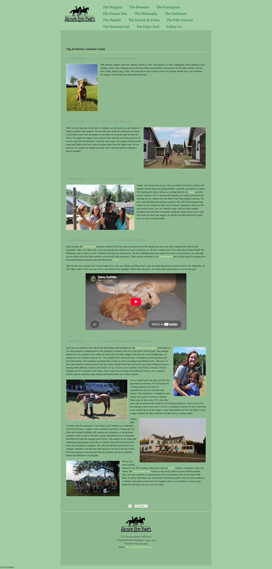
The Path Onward (180, 20)
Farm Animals (109, 240)
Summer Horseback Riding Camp (120, 58)
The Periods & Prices (143, 20)
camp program (165, 256)
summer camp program (146, 348)
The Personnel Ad (116, 27)
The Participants (168, 7)
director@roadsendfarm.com (139, 547)
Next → (143, 506)
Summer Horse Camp (112, 341)
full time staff (89, 246)
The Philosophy (146, 14)
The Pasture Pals (115, 14)
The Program (112, 7)
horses (191, 192)
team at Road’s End (141, 471)
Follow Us (174, 27)
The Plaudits (112, 20)
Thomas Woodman (77, 58)
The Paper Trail (147, 27)
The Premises (139, 7)
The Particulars (176, 14)
